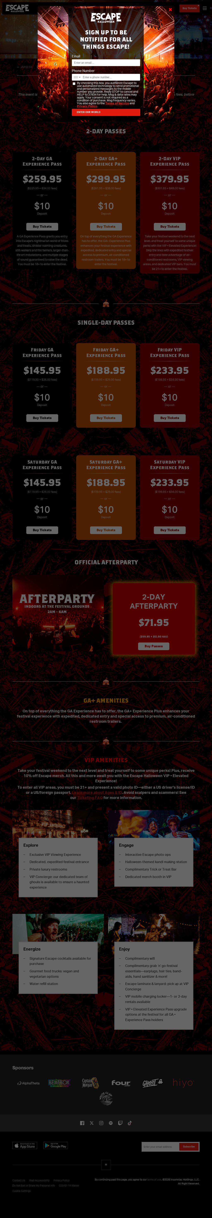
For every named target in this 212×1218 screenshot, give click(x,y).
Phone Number (83, 71)
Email (76, 56)
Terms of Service (117, 103)
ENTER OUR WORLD (88, 112)
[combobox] (77, 77)
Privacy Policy (87, 106)
